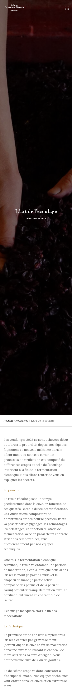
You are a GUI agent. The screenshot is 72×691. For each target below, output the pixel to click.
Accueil (8, 420)
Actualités (22, 420)
